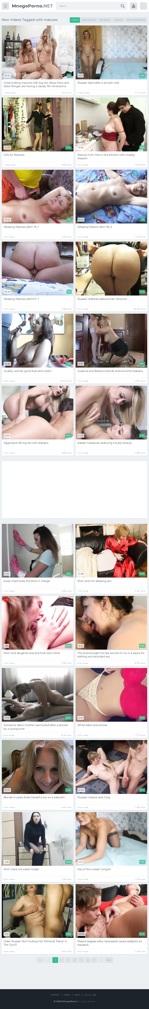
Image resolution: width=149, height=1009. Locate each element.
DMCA (77, 995)
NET (32, 6)
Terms (67, 995)
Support (55, 995)
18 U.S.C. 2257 (90, 995)
